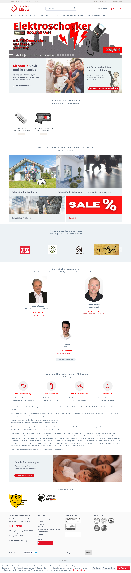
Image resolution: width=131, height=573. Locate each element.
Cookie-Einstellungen (44, 519)
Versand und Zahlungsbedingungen (49, 529)
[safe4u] (65, 468)
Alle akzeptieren (109, 568)
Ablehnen (96, 568)
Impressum (41, 539)
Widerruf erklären (45, 543)
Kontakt (40, 526)
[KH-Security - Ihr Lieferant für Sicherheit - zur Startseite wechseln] (19, 8)
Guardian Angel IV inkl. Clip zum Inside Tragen (43, 129)
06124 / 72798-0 (15, 526)
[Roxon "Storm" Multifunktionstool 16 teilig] (21, 118)
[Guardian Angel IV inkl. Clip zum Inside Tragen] (43, 118)
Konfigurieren (123, 568)
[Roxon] (79, 249)
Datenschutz (41, 534)
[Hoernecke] (25, 249)
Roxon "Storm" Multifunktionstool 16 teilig (21, 129)
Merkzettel (118, 1)
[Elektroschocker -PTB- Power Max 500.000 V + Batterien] (65, 39)
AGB (38, 537)
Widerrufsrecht (42, 532)
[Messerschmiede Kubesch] (106, 249)
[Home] (11, 15)
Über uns (40, 524)
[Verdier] (52, 249)
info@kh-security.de (38, 315)
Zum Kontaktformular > (66, 360)
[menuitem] (101, 1)
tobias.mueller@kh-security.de (65, 353)
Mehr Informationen (78, 570)
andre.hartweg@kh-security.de (94, 314)
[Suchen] (75, 8)
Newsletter (41, 521)
